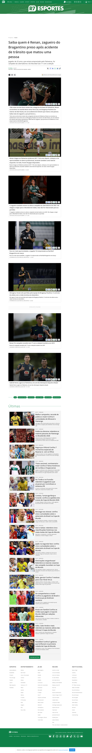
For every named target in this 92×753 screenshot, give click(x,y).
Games (22, 690)
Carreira (73, 672)
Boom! (53, 690)
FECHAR (72, 750)
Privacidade (23, 736)
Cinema (22, 677)
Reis (53, 722)
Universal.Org (75, 715)
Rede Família (75, 705)
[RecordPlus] (67, 1)
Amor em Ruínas (56, 675)
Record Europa (75, 695)
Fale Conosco (17, 736)
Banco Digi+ (74, 670)
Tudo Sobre (40, 720)
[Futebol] (46, 9)
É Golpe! (39, 692)
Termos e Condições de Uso (33, 736)
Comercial (74, 675)
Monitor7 (40, 705)
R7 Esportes (10, 37)
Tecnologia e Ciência (42, 717)
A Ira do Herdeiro (56, 672)
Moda (22, 692)
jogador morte (31, 397)
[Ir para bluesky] (50, 736)
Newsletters (74, 680)
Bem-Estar (23, 672)
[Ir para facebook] (75, 2)
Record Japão (75, 697)
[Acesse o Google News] (57, 68)
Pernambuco (40, 707)
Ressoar (74, 707)
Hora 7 (39, 695)
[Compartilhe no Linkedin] (52, 68)
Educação (40, 690)
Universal (74, 712)
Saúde (39, 715)
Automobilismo (12, 670)
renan (15, 397)
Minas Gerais (40, 702)
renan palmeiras (48, 397)
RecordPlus (74, 682)
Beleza (22, 670)
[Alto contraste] (9, 75)
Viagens (22, 705)
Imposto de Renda (42, 697)
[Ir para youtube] (81, 736)
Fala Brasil (54, 710)
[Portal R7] (3, 1)
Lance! (10, 682)
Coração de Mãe (56, 702)
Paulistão (11, 687)
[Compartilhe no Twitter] (48, 68)
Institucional (77, 667)
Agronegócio (40, 670)
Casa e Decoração (25, 675)
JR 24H (37, 2)
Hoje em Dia (55, 712)
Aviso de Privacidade (63, 750)
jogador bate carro (22, 397)
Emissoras (74, 677)
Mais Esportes (12, 685)
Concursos (40, 682)
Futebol (15, 37)
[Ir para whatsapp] (78, 736)
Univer (73, 710)
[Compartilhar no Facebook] (50, 68)
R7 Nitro (22, 697)
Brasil (39, 672)
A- (15, 75)
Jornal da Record (56, 715)
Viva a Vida (23, 710)
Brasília (17, 2)
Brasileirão (11, 672)
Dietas (22, 680)
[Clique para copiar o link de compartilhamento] (60, 68)
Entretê (27, 2)
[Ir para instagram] (78, 2)
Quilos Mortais (55, 720)
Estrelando (23, 682)
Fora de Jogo (12, 677)
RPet (22, 702)
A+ (12, 75)
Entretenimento (27, 667)
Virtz (22, 707)
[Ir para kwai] (60, 736)
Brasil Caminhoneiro (56, 692)
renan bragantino (56, 397)
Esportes (32, 2)
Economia (40, 687)
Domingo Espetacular (57, 705)
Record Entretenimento (77, 692)
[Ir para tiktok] (71, 736)
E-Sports (11, 675)
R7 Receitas (23, 700)
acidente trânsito (39, 397)
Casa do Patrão (55, 697)
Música (22, 695)
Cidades (39, 680)
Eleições (22, 2)
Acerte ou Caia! (55, 670)
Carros (39, 677)
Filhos (22, 687)
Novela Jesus (55, 717)
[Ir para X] (77, 2)
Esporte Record (55, 707)
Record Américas (75, 690)
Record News (48, 2)
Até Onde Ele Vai (56, 680)
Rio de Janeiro (41, 710)
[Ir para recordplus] (67, 736)
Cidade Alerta (55, 700)
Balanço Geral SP (56, 685)
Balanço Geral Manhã (57, 682)
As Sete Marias (55, 677)
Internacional (40, 700)
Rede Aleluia (74, 702)
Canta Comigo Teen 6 (57, 695)
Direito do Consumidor (43, 685)
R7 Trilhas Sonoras (76, 685)
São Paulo (40, 712)
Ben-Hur (54, 687)
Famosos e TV (24, 685)
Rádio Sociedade (75, 687)
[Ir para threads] (64, 736)
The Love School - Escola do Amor (59, 725)
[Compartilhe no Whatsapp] (55, 68)
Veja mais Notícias (34, 657)
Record (42, 2)
